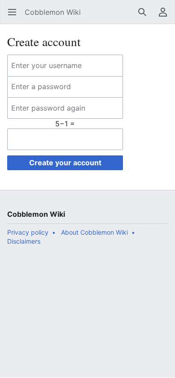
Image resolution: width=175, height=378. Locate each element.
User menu (165, 16)
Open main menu (15, 16)
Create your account (65, 162)
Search (145, 16)
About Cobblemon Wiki (94, 232)
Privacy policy (27, 232)
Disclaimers (23, 241)
